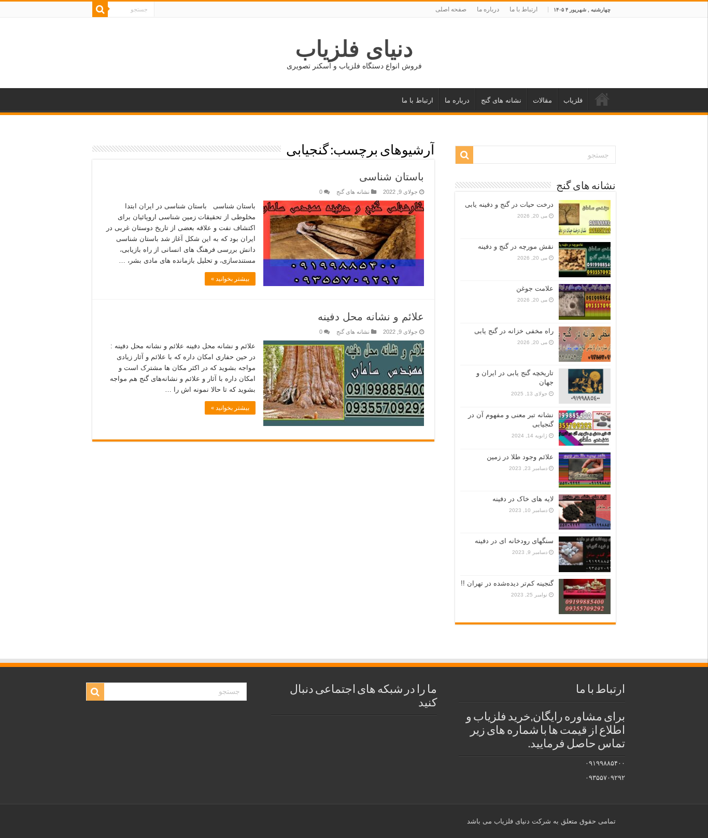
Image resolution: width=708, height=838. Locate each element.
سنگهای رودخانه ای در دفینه (514, 541)
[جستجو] (100, 9)
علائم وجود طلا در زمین (520, 457)
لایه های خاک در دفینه (523, 499)
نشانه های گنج (501, 100)
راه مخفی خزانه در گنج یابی (514, 331)
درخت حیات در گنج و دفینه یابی (509, 204)
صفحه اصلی (450, 9)
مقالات (542, 100)
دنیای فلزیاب (354, 48)
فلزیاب (573, 100)
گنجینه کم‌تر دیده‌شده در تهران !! (507, 583)
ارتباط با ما (523, 9)
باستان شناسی (391, 176)
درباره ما (488, 9)
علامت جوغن (535, 288)
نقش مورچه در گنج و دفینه (516, 246)
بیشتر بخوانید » (230, 278)
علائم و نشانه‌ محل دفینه (371, 316)
